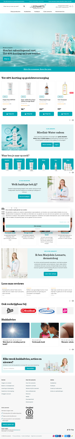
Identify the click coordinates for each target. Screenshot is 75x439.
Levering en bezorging (7, 388)
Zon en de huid (17, 340)
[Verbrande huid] (45, 337)
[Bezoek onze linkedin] (73, 429)
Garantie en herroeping (7, 391)
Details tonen (63, 222)
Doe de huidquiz (24, 196)
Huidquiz (37, 11)
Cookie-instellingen (25, 436)
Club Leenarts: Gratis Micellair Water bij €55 (59, 1)
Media (27, 396)
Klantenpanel (29, 402)
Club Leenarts (47, 11)
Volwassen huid (7, 340)
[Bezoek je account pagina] (70, 6)
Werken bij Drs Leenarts (32, 388)
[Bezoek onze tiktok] (67, 429)
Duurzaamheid (30, 399)
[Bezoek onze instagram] (69, 429)
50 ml (5, 96)
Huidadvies (27, 12)
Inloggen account (6, 393)
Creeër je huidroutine (56, 388)
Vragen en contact (6, 383)
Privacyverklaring (16, 436)
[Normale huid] (10, 231)
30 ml (41, 96)
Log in (57, 144)
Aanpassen (37, 228)
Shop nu (6, 59)
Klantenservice (59, 11)
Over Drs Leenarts (30, 383)
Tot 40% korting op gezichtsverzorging (14, 1)
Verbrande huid (38, 342)
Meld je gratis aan (8, 424)
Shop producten (15, 12)
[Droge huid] (28, 231)
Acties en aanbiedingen (56, 391)
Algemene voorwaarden (36, 436)
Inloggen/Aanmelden (63, 5)
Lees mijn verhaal (50, 274)
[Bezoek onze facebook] (71, 429)
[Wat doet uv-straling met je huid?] (16, 337)
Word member (46, 144)
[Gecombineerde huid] (46, 231)
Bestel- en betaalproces (7, 385)
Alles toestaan (37, 226)
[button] (14, 6)
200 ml (60, 96)
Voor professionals (31, 391)
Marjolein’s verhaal (31, 385)
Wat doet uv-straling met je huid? (14, 343)
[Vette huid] (64, 231)
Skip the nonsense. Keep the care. (37, 69)
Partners (28, 393)
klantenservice (17, 429)
